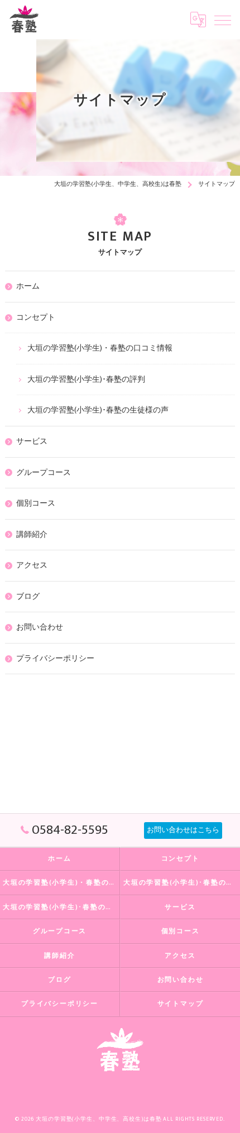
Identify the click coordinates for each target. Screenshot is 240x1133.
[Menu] (222, 19)
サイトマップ (180, 1003)
